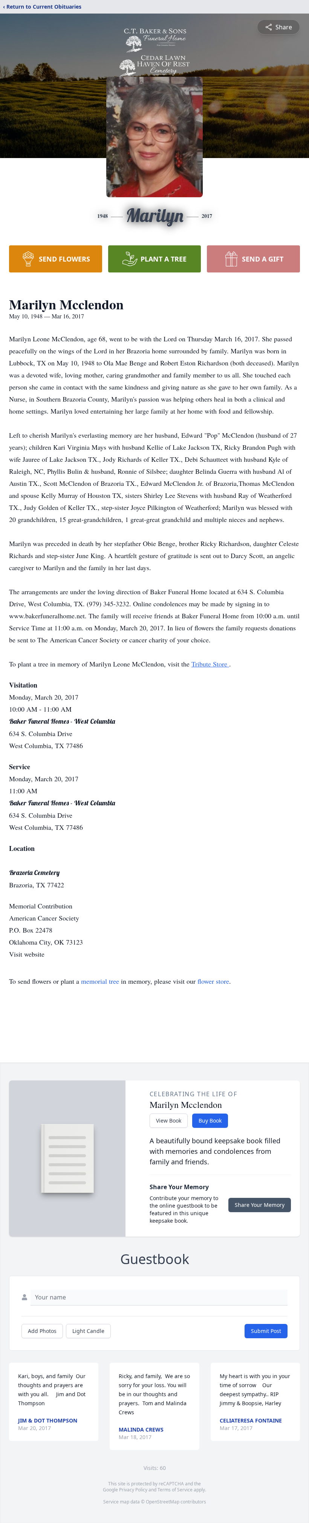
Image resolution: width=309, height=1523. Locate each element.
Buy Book (210, 1120)
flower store (213, 981)
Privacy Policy (133, 1489)
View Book (168, 1120)
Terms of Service (175, 1489)
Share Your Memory (260, 1204)
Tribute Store (210, 663)
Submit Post (266, 1330)
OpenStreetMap (162, 1502)
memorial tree (100, 981)
